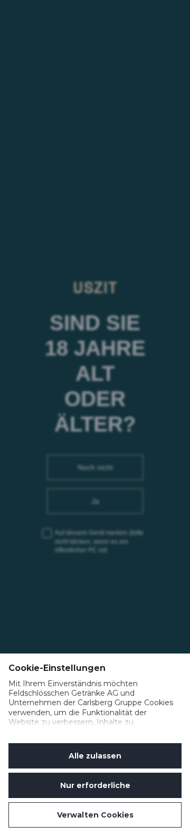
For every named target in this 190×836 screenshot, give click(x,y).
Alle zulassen (95, 756)
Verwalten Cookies (95, 815)
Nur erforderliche (95, 785)
